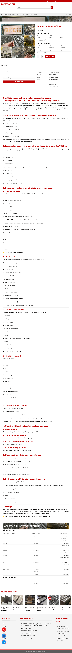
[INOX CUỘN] (18, 600)
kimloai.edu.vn (65, 545)
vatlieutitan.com (65, 548)
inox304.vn (66, 543)
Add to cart (50, 56)
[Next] (71, 603)
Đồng (13, 14)
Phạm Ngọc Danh (32, 630)
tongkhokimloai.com (54, 84)
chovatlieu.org (65, 562)
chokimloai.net (65, 569)
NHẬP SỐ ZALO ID (7, 72)
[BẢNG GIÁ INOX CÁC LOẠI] (42, 600)
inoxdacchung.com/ (29, 638)
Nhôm (9, 14)
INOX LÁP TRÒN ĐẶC (65, 607)
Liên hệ (35, 14)
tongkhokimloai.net (53, 86)
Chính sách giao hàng (63, 631)
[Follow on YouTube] (70, 14)
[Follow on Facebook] (66, 14)
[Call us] (68, 14)
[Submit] (52, 7)
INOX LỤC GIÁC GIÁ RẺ (29, 608)
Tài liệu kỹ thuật (27, 14)
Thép (5, 14)
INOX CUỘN (16, 607)
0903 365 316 (52, 74)
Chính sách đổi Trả (62, 633)
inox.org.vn (66, 564)
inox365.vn (51, 82)
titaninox (65, 550)
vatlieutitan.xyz (65, 540)
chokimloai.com (65, 571)
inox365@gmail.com (54, 77)
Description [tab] (4, 65)
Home (3, 19)
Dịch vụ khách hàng (62, 638)
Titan (20, 14)
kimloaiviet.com (65, 538)
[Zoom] (3, 56)
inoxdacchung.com (53, 79)
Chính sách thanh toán (63, 628)
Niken (17, 14)
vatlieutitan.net (65, 567)
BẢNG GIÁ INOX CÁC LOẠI (42, 608)
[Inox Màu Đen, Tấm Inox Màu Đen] (6, 600)
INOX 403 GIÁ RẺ (53, 607)
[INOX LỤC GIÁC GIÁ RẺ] (30, 600)
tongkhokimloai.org (53, 89)
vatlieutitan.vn (65, 552)
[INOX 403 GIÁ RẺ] (54, 600)
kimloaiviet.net (65, 536)
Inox (2, 14)
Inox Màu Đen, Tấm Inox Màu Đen (5, 608)
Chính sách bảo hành (62, 636)
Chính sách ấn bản (62, 641)
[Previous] (1, 603)
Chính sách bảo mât (62, 626)
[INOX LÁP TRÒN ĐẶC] (65, 600)
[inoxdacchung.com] (8, 7)
